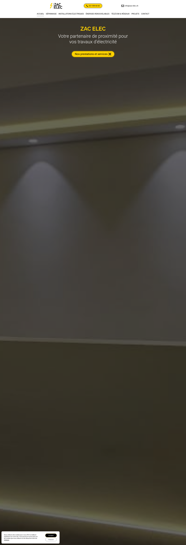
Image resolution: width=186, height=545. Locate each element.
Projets (135, 14)
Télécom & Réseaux (120, 14)
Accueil (40, 14)
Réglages (51, 539)
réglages (6, 540)
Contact (145, 14)
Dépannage (51, 14)
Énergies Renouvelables (97, 14)
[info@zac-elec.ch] (122, 5)
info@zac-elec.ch (131, 6)
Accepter (51, 535)
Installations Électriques (71, 14)
